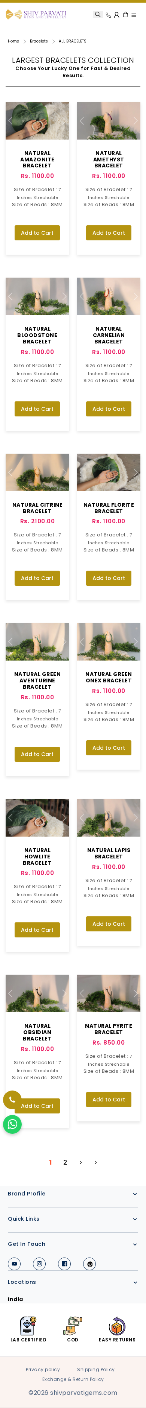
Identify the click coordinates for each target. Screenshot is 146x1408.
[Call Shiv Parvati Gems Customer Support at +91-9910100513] (12, 1100)
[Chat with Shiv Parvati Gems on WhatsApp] (12, 1124)
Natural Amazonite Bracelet (37, 159)
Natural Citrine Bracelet (37, 508)
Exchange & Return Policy (73, 1379)
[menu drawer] (134, 15)
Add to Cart (37, 233)
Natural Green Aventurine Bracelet (37, 680)
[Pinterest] (89, 1264)
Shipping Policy (96, 1369)
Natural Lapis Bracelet (109, 853)
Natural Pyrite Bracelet (108, 1029)
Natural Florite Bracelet (108, 508)
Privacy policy (43, 1369)
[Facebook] (64, 1264)
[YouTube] (14, 1264)
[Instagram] (39, 1264)
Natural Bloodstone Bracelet (37, 335)
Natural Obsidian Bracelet (37, 1032)
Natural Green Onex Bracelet (108, 677)
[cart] (125, 15)
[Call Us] (108, 15)
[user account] (117, 14)
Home (13, 41)
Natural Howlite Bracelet (37, 856)
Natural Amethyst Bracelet (108, 159)
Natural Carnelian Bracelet (109, 335)
